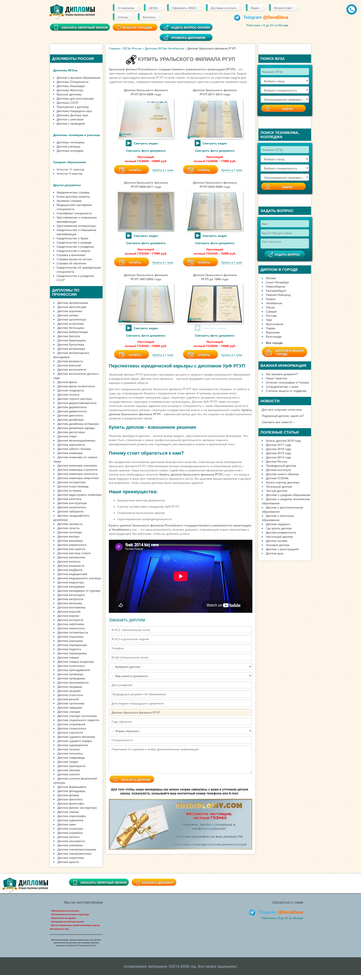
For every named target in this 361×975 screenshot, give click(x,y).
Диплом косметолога (71, 507)
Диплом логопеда (69, 532)
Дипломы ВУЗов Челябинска (164, 48)
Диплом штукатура (70, 828)
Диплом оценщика (70, 640)
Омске (270, 307)
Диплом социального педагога (78, 720)
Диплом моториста (70, 620)
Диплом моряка (68, 615)
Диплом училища (68, 146)
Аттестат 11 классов (70, 169)
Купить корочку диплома (282, 482)
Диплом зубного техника (74, 449)
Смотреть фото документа (145, 150)
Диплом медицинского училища (79, 578)
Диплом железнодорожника (76, 440)
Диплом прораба (69, 691)
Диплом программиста (73, 682)
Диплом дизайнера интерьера (78, 423)
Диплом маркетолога (71, 544)
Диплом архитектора (71, 319)
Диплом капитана (69, 499)
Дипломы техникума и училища (76, 135)
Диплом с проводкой (71, 123)
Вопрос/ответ (283, 8)
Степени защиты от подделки (286, 390)
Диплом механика (69, 603)
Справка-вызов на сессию (74, 259)
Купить (135, 170)
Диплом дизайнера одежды (76, 428)
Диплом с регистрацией (282, 549)
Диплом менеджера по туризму (78, 590)
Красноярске (274, 324)
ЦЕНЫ (153, 8)
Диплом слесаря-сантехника (77, 716)
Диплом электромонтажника (76, 849)
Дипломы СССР (67, 102)
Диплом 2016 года (278, 449)
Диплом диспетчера (71, 432)
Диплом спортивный (71, 724)
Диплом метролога (70, 599)
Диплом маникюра (70, 540)
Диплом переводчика (71, 653)
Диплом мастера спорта (74, 553)
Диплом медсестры (70, 582)
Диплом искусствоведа (73, 486)
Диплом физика (68, 795)
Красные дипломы (69, 94)
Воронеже (273, 332)
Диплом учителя (68, 774)
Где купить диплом (279, 528)
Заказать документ (157, 882)
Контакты (149, 17)
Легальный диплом (279, 486)
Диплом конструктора (72, 503)
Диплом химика (68, 812)
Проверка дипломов (188, 37)
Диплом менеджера (71, 586)
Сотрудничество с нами (282, 386)
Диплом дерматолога (72, 407)
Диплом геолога (68, 394)
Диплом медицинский (72, 574)
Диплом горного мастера (74, 398)
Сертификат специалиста (74, 213)
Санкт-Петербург (277, 282)
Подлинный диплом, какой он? (283, 416)
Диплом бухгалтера (70, 344)
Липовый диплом (277, 545)
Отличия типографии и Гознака (287, 382)
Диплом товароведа (71, 757)
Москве (271, 278)
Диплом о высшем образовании (78, 77)
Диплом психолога (70, 695)
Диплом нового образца (282, 474)
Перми (270, 328)
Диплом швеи (66, 824)
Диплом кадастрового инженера (79, 494)
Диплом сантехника (70, 703)
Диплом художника (70, 820)
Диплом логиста (68, 528)
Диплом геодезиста (70, 390)
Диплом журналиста (71, 444)
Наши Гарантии (276, 378)
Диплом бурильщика (71, 340)
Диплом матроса (68, 561)
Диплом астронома (70, 323)
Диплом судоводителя (72, 745)
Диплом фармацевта (71, 787)
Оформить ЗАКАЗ (184, 8)
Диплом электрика (70, 845)
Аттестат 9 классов (69, 173)
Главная (114, 48)
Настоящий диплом (279, 536)
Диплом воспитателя (71, 369)
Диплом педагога (69, 649)
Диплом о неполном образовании (278, 517)
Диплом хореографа (71, 816)
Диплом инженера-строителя (77, 469)
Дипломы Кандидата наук (74, 111)
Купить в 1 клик (163, 170)
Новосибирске (275, 286)
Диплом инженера (70, 453)
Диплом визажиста (70, 361)
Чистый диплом (276, 490)
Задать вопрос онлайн (190, 27)
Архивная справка (69, 200)
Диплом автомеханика (72, 302)
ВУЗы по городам (137, 27)
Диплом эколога (68, 837)
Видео (255, 8)
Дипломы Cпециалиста (72, 81)
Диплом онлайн (276, 541)
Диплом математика (71, 557)
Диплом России (276, 461)
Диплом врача (67, 382)
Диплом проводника (71, 678)
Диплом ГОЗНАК (277, 478)
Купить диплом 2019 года (283, 440)
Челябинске (274, 303)
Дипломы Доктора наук (72, 115)
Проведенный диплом (281, 465)
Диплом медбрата (69, 570)
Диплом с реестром (70, 119)
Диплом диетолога (70, 415)
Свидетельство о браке (72, 238)
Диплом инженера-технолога (77, 474)
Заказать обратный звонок (103, 882)
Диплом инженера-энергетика (78, 478)
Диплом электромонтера (74, 853)
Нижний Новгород (278, 295)
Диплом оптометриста (72, 632)
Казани (271, 299)
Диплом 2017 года (278, 445)
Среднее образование (69, 162)
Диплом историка (69, 490)
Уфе (269, 320)
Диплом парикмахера (72, 645)
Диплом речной (68, 699)
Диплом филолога (70, 799)
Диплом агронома (69, 311)
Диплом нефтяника (70, 624)
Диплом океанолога (71, 628)
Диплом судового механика (76, 736)
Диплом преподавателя (73, 670)
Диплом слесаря (68, 711)
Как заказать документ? (282, 374)
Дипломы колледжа (70, 150)
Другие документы (67, 185)
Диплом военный (69, 365)
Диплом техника (68, 749)
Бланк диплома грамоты (73, 196)
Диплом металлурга (71, 595)
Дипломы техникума (70, 142)
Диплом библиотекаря (72, 332)
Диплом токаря (67, 761)
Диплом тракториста (71, 766)
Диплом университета (281, 532)
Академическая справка (73, 192)
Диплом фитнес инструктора (77, 807)
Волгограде (274, 336)
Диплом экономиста (71, 841)
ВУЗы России (132, 48)
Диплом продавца (69, 686)
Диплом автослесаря (71, 307)
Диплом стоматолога (71, 728)
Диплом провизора (70, 674)
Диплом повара (68, 657)
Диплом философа (70, 803)
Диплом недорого (278, 524)
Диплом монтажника (71, 607)
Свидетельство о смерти (73, 250)
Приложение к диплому (73, 107)
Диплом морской (68, 611)
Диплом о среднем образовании (288, 495)
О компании (126, 8)
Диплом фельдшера (71, 791)
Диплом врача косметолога (76, 386)
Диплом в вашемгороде (290, 352)
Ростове (271, 315)
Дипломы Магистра (70, 90)
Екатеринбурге (276, 290)
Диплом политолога (71, 665)
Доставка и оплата (223, 8)
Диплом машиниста (70, 565)
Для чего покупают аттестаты (282, 409)
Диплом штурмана (70, 832)
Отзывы (123, 17)
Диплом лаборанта (70, 511)
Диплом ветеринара (71, 348)
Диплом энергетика (70, 857)
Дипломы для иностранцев (75, 98)
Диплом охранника (70, 636)
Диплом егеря (67, 436)
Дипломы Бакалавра (71, 86)
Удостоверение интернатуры (76, 225)
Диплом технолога (70, 753)
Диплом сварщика (69, 707)
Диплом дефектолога (72, 411)
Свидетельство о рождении (75, 246)
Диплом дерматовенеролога (77, 403)
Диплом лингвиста (70, 524)
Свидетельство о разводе (74, 242)
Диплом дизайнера (70, 419)
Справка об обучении (71, 263)
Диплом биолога (68, 336)
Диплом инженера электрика (77, 465)
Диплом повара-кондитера (75, 661)
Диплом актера (67, 315)
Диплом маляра (68, 536)
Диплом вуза (274, 553)
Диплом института (278, 470)
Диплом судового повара (74, 741)
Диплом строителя (70, 732)
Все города (274, 343)
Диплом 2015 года (278, 453)
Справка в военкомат (71, 255)
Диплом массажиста (71, 549)
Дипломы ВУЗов (65, 70)
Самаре (271, 311)
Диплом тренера (68, 770)
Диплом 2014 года (278, 457)
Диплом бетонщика (70, 327)
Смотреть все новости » (278, 422)
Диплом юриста (68, 862)
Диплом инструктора (71, 482)
